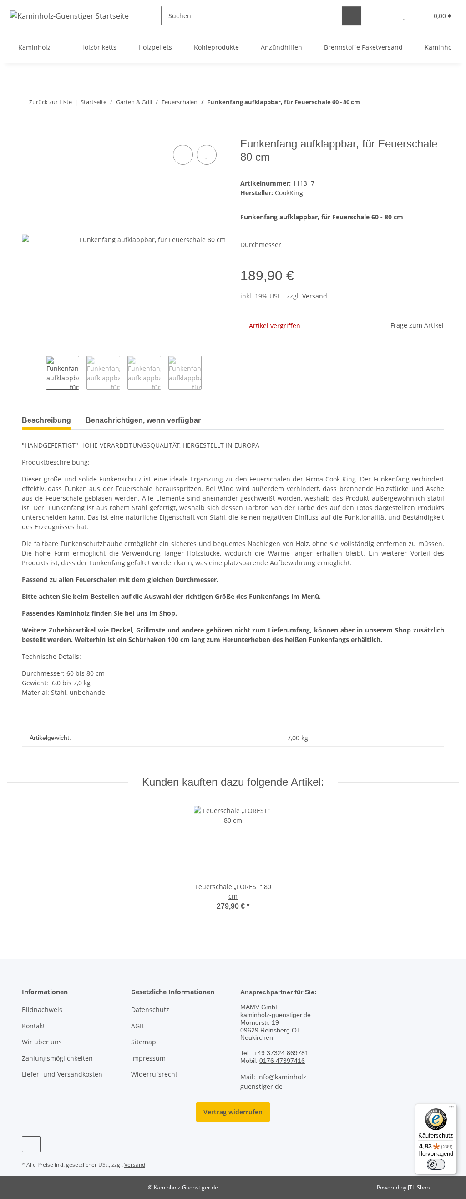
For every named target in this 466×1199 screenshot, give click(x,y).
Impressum (148, 1058)
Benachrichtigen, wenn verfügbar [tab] (143, 420)
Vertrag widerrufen (233, 1112)
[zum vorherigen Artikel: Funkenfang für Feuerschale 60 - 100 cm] (415, 102)
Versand (314, 296)
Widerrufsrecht (154, 1074)
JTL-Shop (419, 1187)
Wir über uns (42, 1041)
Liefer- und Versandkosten (62, 1074)
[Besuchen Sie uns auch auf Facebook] (31, 1144)
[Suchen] (351, 15)
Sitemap (143, 1041)
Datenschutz (150, 1009)
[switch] (436, 1164)
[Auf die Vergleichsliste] (183, 155)
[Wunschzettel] (403, 15)
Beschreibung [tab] (46, 420)
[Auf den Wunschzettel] (207, 155)
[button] (385, 15)
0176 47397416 (282, 1060)
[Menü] (451, 1108)
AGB (137, 1026)
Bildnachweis (42, 1009)
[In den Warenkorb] (29, 132)
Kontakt (33, 1026)
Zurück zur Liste (50, 102)
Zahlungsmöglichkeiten (57, 1058)
